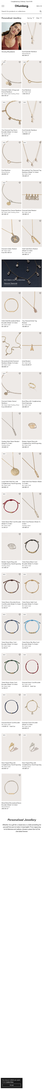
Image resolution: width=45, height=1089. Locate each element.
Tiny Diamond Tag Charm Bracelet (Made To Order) (9, 131)
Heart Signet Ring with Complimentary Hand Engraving (11, 763)
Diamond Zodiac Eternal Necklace (9, 402)
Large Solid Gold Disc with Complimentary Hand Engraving (11, 482)
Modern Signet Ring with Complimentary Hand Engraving (31, 442)
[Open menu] (3, 6)
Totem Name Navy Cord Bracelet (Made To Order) (9, 643)
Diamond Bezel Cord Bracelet (11, 722)
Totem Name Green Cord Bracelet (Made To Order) (9, 683)
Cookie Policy (9, 1082)
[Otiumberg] (22, 6)
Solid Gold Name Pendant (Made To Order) (30, 249)
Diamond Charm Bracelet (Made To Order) (30, 723)
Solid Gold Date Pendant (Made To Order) (32, 482)
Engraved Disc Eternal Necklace (11, 210)
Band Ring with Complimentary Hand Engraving (31, 402)
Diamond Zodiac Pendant (9, 249)
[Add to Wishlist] (40, 23)
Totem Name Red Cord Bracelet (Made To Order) (11, 522)
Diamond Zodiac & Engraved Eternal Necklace (10, 91)
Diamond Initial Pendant (29, 210)
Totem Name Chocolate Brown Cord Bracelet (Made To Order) (11, 603)
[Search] (40, 11)
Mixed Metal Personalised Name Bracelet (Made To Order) (11, 804)
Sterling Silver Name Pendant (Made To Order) (10, 442)
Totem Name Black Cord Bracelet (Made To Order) (30, 563)
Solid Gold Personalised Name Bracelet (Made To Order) (11, 322)
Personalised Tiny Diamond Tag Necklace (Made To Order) (31, 171)
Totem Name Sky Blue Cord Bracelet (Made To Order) (30, 643)
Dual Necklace (26, 90)
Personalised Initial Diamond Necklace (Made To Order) (10, 362)
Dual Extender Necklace (29, 51)
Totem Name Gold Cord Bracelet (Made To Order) (30, 603)
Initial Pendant (26, 361)
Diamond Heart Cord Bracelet (31, 682)
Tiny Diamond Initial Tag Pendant (29, 322)
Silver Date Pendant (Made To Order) (31, 522)
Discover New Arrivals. (22, 1)
